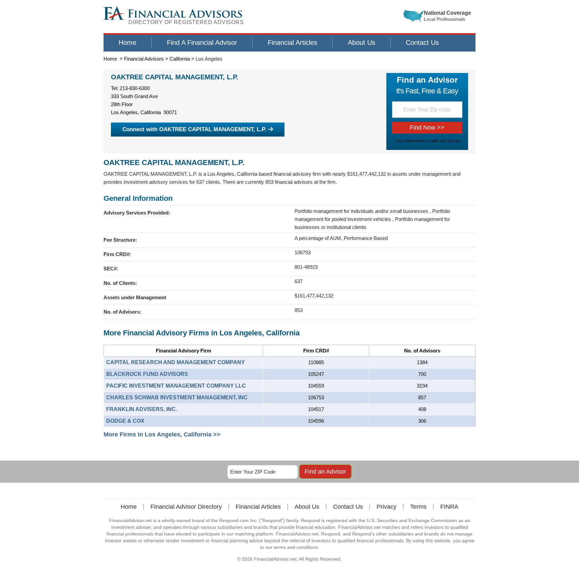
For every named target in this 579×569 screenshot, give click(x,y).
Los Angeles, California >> (182, 434)
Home (127, 42)
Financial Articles (292, 42)
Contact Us (422, 42)
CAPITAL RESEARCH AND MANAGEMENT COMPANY (175, 362)
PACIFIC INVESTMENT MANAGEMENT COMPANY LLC (176, 386)
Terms (418, 506)
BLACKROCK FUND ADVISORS (147, 374)
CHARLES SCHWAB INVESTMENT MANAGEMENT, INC (177, 397)
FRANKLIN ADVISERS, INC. (141, 409)
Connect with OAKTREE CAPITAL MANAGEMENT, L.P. (194, 129)
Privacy (386, 506)
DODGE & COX (125, 421)
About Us (361, 42)
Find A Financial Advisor (202, 42)
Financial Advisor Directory (186, 506)
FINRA (449, 506)
